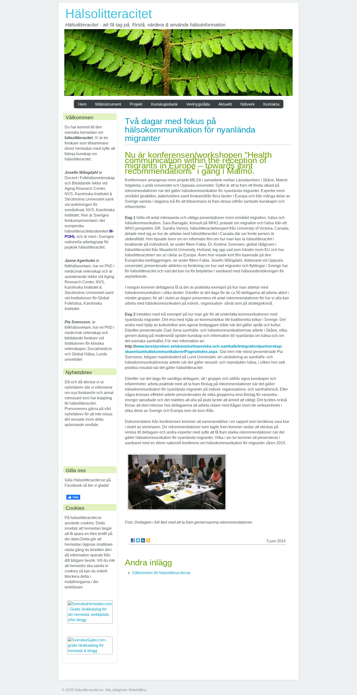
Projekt (136, 104)
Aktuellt (225, 104)
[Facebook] (133, 540)
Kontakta (271, 104)
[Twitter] (138, 540)
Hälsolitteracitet (108, 14)
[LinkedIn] (143, 540)
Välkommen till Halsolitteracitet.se (161, 573)
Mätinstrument (108, 104)
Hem (82, 104)
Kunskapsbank (164, 104)
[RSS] (148, 540)
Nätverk (247, 104)
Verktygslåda (198, 104)
